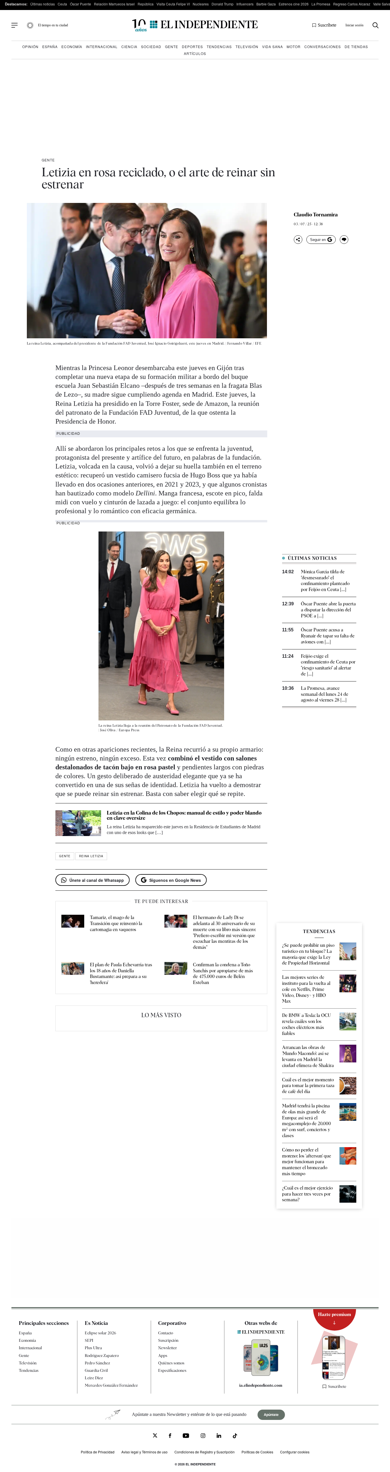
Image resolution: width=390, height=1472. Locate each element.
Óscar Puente (80, 3)
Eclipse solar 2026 (100, 1333)
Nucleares (201, 3)
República (146, 3)
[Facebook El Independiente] (170, 1436)
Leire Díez (94, 1378)
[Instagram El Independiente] (203, 1436)
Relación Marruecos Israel (114, 3)
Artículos (195, 53)
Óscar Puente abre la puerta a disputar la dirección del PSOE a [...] (328, 610)
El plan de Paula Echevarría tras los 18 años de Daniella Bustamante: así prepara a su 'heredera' (121, 973)
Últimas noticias (42, 3)
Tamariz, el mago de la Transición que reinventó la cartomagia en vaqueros (116, 923)
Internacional (102, 46)
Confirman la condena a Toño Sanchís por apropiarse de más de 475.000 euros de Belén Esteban (223, 973)
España (50, 46)
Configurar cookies (294, 1451)
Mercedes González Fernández (111, 1385)
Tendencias (219, 46)
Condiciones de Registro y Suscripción (204, 1451)
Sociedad (151, 46)
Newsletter (167, 1348)
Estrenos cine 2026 (294, 3)
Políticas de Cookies (257, 1451)
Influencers (245, 3)
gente (65, 856)
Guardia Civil (96, 1370)
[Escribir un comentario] (344, 239)
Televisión (247, 46)
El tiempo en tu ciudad (53, 25)
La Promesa (320, 3)
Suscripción (168, 1340)
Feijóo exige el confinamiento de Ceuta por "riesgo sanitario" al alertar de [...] (328, 665)
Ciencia (129, 46)
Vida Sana (272, 46)
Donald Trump (223, 3)
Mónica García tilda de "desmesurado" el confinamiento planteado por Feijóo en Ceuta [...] (325, 580)
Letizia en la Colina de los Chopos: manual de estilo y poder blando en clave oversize (184, 815)
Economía (71, 46)
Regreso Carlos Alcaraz (351, 3)
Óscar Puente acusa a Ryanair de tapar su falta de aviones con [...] (328, 636)
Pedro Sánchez (97, 1363)
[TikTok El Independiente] (235, 1437)
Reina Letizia (91, 856)
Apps (162, 1355)
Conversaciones (322, 46)
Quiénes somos (171, 1363)
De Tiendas (356, 46)
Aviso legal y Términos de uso (144, 1451)
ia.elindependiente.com (260, 1385)
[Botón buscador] (376, 25)
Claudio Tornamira (316, 214)
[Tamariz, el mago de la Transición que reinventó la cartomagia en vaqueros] (72, 933)
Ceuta (62, 3)
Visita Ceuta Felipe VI (173, 3)
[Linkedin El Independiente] (219, 1436)
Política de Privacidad (97, 1451)
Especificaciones (172, 1370)
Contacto (165, 1333)
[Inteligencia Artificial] (261, 1374)
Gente (171, 46)
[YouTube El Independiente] (186, 1436)
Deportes (192, 46)
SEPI (89, 1340)
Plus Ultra (93, 1348)
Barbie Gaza (266, 3)
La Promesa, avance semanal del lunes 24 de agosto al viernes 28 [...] (324, 694)
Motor (294, 46)
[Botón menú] (14, 25)
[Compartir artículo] (298, 239)
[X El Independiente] (155, 1436)
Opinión (30, 46)
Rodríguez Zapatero (102, 1355)
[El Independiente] (195, 25)
